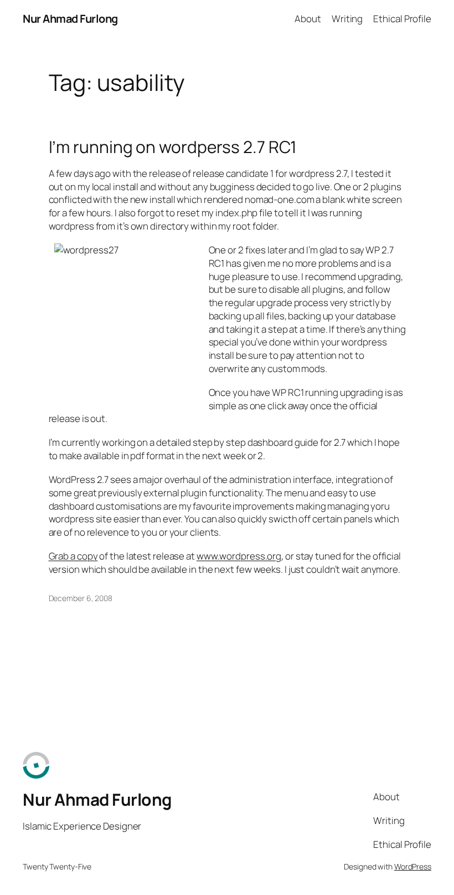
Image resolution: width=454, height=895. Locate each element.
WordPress (412, 866)
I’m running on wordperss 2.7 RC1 (173, 147)
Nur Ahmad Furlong (70, 18)
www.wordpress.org (239, 556)
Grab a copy (73, 556)
